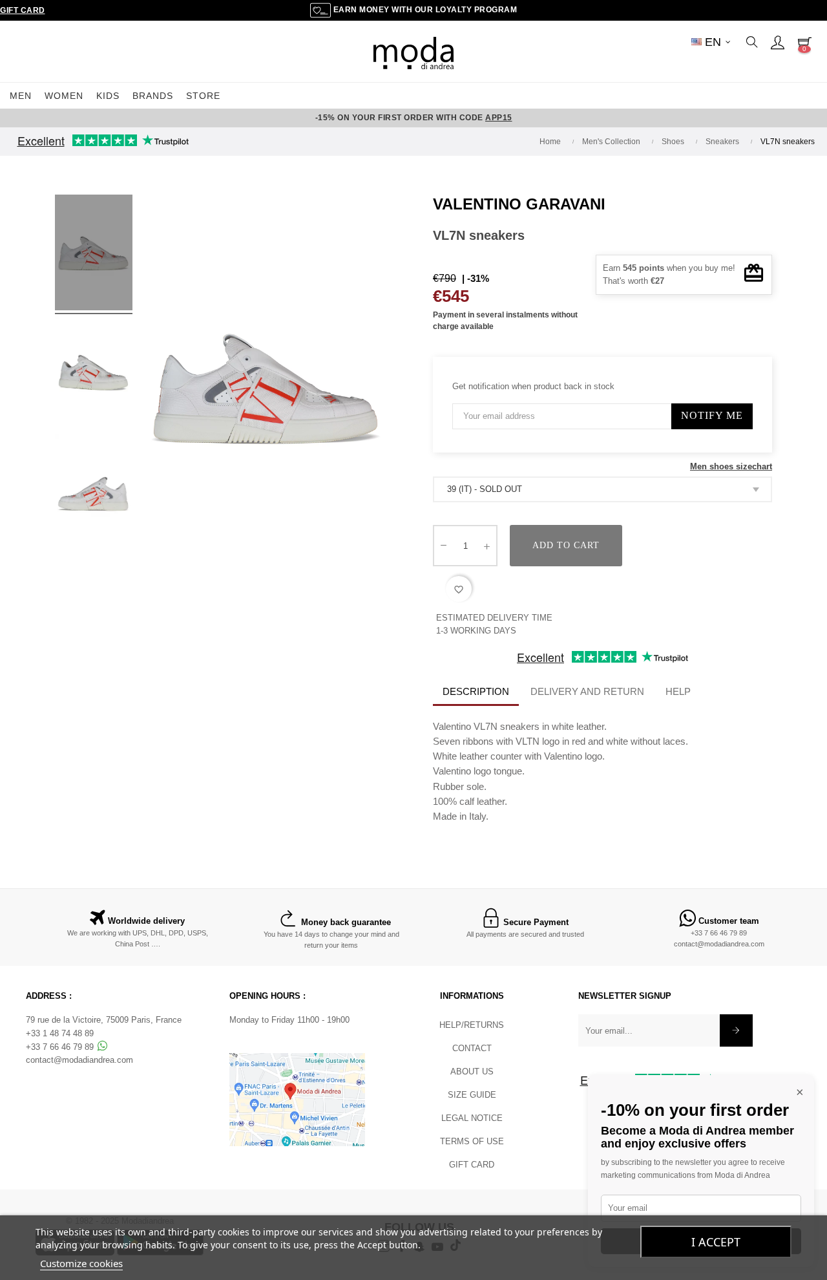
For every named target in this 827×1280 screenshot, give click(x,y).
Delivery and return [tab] (587, 691)
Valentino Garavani (519, 204)
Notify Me (712, 415)
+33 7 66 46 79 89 (719, 933)
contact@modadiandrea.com (719, 944)
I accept (715, 1242)
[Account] (777, 42)
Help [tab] (678, 691)
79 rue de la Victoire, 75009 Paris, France (104, 1020)
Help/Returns (471, 1025)
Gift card (471, 1164)
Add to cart (566, 545)
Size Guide (472, 1095)
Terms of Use (472, 1141)
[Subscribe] (736, 1030)
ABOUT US (472, 1071)
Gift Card (22, 10)
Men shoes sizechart (731, 466)
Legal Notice (472, 1118)
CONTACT (472, 1048)
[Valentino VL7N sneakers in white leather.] (93, 255)
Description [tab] (476, 691)
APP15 (498, 117)
